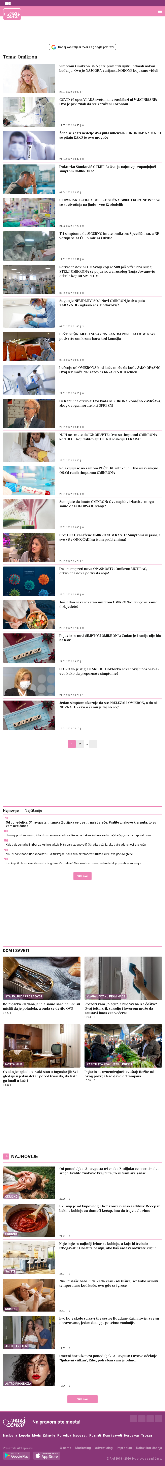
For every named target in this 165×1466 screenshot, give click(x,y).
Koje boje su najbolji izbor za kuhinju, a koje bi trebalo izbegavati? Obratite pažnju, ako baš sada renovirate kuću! (76, 844)
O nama (65, 1448)
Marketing (83, 1448)
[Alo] (7, 3)
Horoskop (131, 1435)
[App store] (46, 1456)
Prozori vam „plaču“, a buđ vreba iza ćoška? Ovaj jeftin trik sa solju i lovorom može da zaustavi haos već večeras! (121, 1008)
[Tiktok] (158, 1418)
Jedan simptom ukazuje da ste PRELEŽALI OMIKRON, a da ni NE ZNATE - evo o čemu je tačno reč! (108, 705)
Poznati (95, 1435)
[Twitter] (150, 1418)
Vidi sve (82, 876)
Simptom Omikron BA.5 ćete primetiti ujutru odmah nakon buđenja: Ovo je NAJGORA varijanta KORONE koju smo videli (108, 68)
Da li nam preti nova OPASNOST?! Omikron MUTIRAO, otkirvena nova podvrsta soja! (103, 571)
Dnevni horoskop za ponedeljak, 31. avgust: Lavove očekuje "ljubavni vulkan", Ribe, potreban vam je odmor (108, 1358)
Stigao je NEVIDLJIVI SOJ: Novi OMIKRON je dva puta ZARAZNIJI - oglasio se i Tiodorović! (102, 303)
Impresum (124, 1448)
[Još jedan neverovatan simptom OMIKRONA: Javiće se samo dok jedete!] (29, 614)
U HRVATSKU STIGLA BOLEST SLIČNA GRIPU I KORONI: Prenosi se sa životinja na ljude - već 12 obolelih (109, 202)
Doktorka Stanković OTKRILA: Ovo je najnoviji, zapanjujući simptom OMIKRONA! (107, 168)
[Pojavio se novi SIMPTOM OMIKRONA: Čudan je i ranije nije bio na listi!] (29, 648)
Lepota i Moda (30, 1435)
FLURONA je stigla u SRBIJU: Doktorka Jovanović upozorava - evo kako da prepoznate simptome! (109, 671)
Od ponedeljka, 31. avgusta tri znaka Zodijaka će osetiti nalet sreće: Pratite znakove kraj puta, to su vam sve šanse (81, 824)
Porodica (64, 1435)
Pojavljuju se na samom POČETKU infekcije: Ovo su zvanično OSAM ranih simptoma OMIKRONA (108, 470)
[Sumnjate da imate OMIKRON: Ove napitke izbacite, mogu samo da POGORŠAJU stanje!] (29, 514)
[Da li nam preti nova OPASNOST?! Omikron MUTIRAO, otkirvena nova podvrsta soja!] (29, 581)
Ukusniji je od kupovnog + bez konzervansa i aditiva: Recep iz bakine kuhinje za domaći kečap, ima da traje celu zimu (79, 835)
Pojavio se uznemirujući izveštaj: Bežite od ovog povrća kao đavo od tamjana (119, 1074)
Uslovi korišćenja (149, 1448)
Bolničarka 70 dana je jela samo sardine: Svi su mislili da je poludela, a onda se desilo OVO (41, 1006)
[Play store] (16, 1456)
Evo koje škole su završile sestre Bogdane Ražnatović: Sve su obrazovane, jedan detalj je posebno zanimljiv (73, 863)
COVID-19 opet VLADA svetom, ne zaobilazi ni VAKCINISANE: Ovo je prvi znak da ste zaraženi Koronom (108, 101)
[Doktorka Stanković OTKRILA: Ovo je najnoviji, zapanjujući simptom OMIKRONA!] (29, 179)
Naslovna (10, 1435)
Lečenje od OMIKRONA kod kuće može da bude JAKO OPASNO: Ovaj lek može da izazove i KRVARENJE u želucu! (110, 369)
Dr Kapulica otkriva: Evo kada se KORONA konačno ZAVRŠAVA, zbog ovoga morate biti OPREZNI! (110, 403)
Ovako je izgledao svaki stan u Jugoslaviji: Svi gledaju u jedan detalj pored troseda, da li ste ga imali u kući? (40, 1076)
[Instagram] (141, 1418)
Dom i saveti (112, 1435)
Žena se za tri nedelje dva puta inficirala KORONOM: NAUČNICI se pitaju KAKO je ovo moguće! (110, 135)
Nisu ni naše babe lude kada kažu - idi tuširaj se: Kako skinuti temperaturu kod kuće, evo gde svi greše (69, 854)
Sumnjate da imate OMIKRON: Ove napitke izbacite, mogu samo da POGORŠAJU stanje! (106, 503)
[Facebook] (133, 1418)
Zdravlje (49, 1435)
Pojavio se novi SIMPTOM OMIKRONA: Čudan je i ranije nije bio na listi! (110, 637)
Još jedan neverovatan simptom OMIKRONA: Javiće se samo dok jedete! (108, 604)
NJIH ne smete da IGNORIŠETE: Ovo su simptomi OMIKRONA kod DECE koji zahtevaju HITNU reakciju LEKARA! (108, 437)
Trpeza (146, 1435)
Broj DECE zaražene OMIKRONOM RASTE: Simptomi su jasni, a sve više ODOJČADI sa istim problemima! (110, 537)
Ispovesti (80, 1435)
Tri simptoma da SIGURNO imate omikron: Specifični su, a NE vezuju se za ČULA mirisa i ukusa (109, 235)
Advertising (104, 1448)
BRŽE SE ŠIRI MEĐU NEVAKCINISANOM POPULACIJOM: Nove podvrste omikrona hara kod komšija (107, 336)
